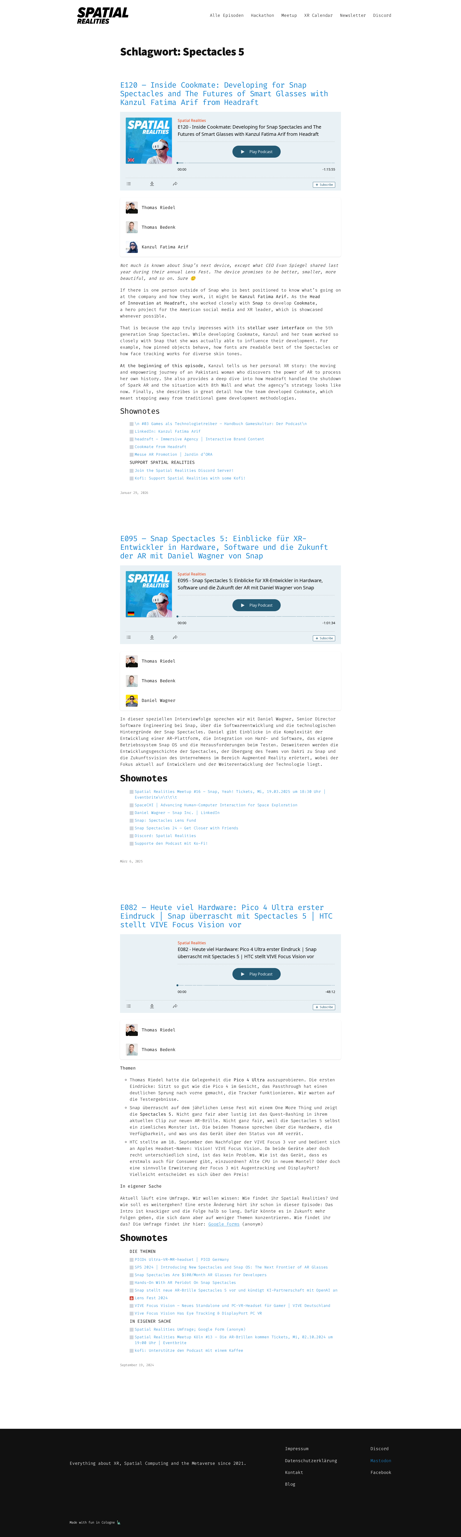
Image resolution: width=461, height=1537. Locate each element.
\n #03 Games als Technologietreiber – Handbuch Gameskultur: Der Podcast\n (221, 423)
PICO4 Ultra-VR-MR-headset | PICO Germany (182, 1259)
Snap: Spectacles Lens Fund (165, 820)
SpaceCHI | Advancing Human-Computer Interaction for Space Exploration (216, 804)
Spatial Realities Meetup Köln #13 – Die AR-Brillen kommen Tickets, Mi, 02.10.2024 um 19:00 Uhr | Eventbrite (234, 1339)
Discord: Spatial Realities (165, 835)
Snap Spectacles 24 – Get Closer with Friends (186, 828)
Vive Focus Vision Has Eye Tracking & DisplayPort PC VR (198, 1313)
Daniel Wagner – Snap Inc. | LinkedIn (177, 812)
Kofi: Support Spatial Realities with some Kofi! (190, 478)
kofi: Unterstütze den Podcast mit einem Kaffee (189, 1350)
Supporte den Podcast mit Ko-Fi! (171, 843)
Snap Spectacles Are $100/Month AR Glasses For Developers (201, 1274)
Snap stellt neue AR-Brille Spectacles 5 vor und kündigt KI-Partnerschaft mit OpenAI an (236, 1290)
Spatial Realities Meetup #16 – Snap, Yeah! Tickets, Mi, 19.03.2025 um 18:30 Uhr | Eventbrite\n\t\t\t (230, 794)
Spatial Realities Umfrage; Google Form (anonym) (190, 1329)
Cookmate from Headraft (161, 446)
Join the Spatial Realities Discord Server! (184, 470)
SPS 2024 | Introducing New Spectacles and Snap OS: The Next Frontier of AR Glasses (231, 1267)
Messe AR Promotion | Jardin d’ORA (173, 454)
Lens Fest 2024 (151, 1297)
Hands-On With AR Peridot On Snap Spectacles (185, 1282)
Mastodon (380, 1461)
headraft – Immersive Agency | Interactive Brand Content (199, 439)
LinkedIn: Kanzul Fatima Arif (168, 431)
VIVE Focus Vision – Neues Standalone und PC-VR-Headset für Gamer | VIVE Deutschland (232, 1305)
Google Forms (224, 1224)
